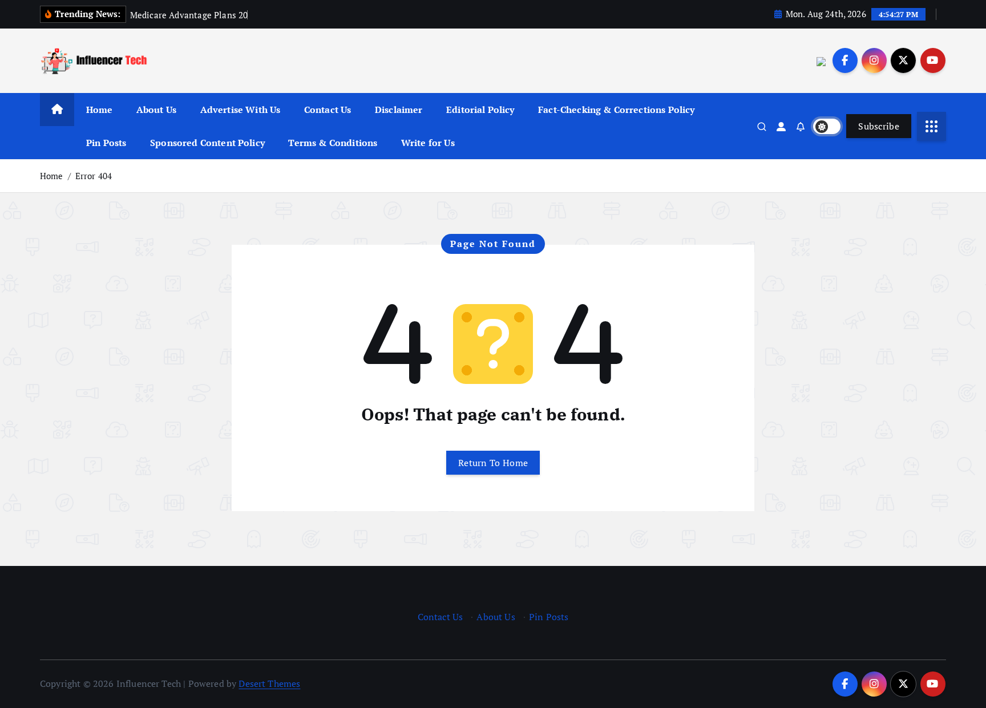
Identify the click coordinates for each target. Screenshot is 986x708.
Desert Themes (269, 683)
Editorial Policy (480, 109)
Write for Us (428, 142)
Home (99, 109)
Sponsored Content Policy (207, 142)
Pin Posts (106, 142)
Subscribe (878, 126)
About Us (156, 109)
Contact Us (327, 109)
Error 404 (93, 175)
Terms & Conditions (332, 142)
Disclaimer (399, 109)
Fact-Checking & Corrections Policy (616, 109)
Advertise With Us (240, 109)
